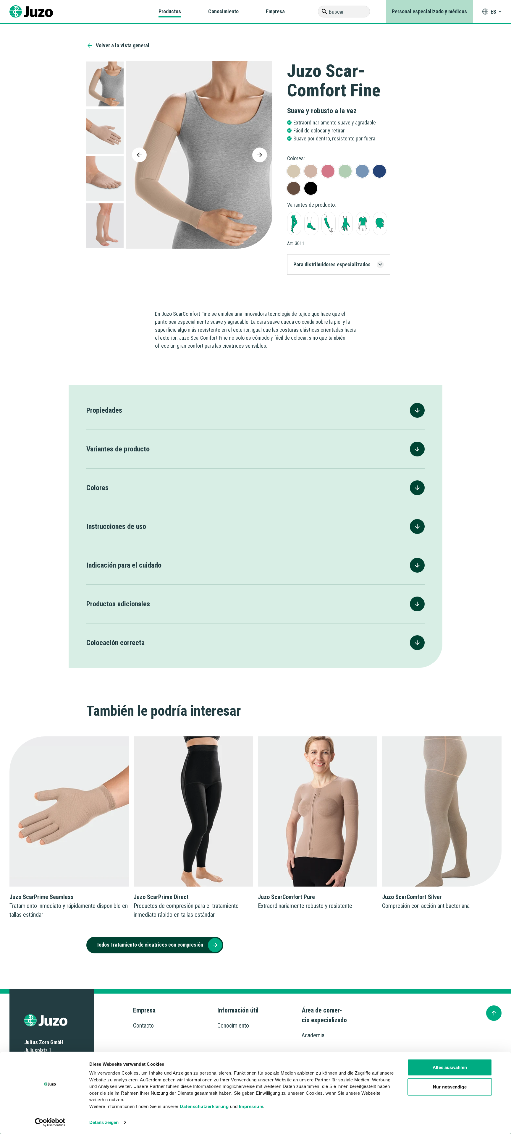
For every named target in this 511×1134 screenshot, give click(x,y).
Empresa (275, 11)
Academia (313, 1035)
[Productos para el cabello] (380, 223)
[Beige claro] (293, 171)
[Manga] (328, 223)
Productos (170, 11)
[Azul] (362, 171)
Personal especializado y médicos (429, 11)
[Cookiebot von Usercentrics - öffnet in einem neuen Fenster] (50, 1122)
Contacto (143, 1025)
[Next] (259, 155)
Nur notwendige (449, 1086)
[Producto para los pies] (311, 223)
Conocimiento (223, 11)
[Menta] (345, 171)
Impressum (251, 1106)
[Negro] (310, 188)
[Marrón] (293, 188)
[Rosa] (327, 171)
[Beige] (310, 171)
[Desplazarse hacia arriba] (494, 1013)
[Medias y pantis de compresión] (294, 223)
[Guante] (346, 223)
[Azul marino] (379, 171)
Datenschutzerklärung (204, 1106)
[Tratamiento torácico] (363, 223)
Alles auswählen (450, 1067)
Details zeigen (104, 1122)
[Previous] (139, 155)
